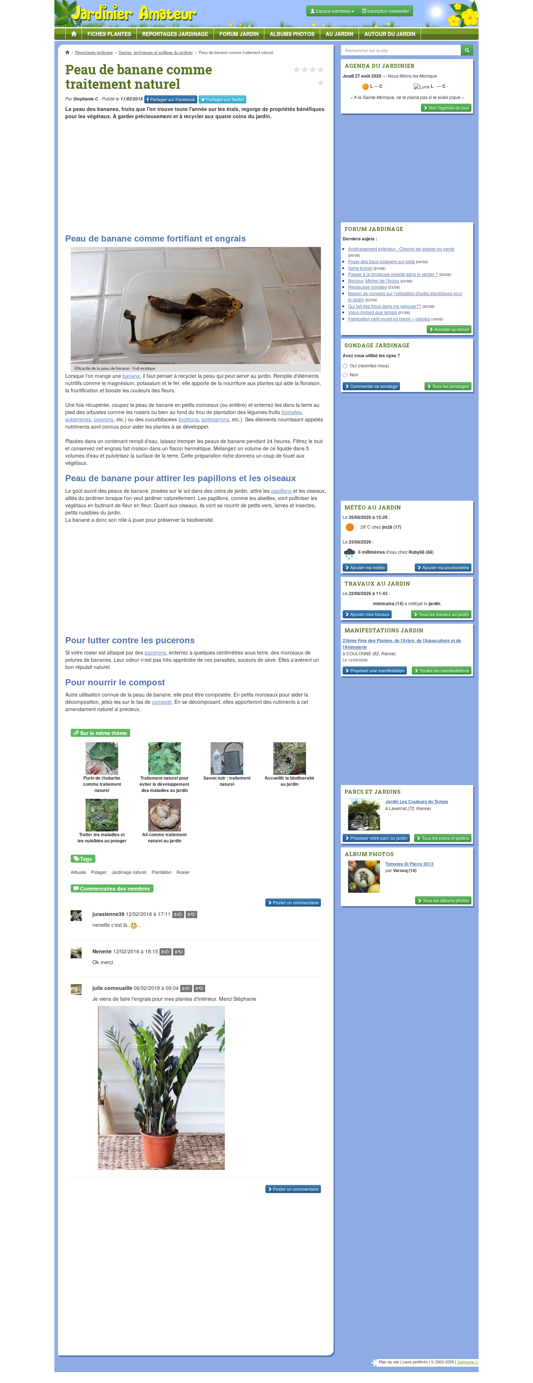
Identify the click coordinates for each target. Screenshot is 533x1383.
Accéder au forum (451, 329)
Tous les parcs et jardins (445, 838)
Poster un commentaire (295, 902)
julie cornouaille (112, 987)
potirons (189, 419)
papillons (281, 490)
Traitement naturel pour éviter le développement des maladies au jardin (164, 784)
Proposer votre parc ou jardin (378, 838)
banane (131, 375)
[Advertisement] (197, 176)
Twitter (225, 99)
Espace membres (333, 11)
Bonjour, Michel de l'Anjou (373, 280)
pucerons (155, 652)
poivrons (103, 419)
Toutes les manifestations (443, 670)
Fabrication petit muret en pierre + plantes (389, 318)
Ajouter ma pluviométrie (445, 567)
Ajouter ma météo (367, 567)
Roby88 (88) (421, 552)
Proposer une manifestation (377, 670)
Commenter (373, 386)
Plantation (162, 872)
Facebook (172, 99)
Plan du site (389, 1362)
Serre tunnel (360, 268)
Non (354, 374)
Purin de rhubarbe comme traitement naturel (102, 784)
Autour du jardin (389, 33)
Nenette (102, 951)
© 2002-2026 (442, 1362)
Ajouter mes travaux (369, 614)
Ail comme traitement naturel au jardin (164, 837)
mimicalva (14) (388, 603)
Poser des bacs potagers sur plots (381, 261)
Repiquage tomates (367, 287)
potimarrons (215, 419)
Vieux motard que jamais (372, 312)
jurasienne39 (108, 913)
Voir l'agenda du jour (448, 107)
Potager (99, 872)
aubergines (78, 419)
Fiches (109, 33)
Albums (292, 33)
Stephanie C (85, 99)
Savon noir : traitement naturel (227, 781)
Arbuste (78, 872)
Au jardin (339, 33)
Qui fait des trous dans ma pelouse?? (384, 306)
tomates (292, 412)
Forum (239, 33)
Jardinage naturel (129, 872)
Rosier (183, 872)
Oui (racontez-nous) (369, 365)
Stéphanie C (468, 1362)
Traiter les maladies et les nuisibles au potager (102, 837)
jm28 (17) (391, 527)
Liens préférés (415, 1362)
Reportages (175, 33)
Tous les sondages (450, 386)
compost (162, 701)
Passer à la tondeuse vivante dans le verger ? (393, 274)
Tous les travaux (443, 614)
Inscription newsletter (387, 11)
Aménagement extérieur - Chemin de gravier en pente (401, 248)
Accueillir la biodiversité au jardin (289, 781)
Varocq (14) (405, 870)
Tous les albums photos (445, 900)
